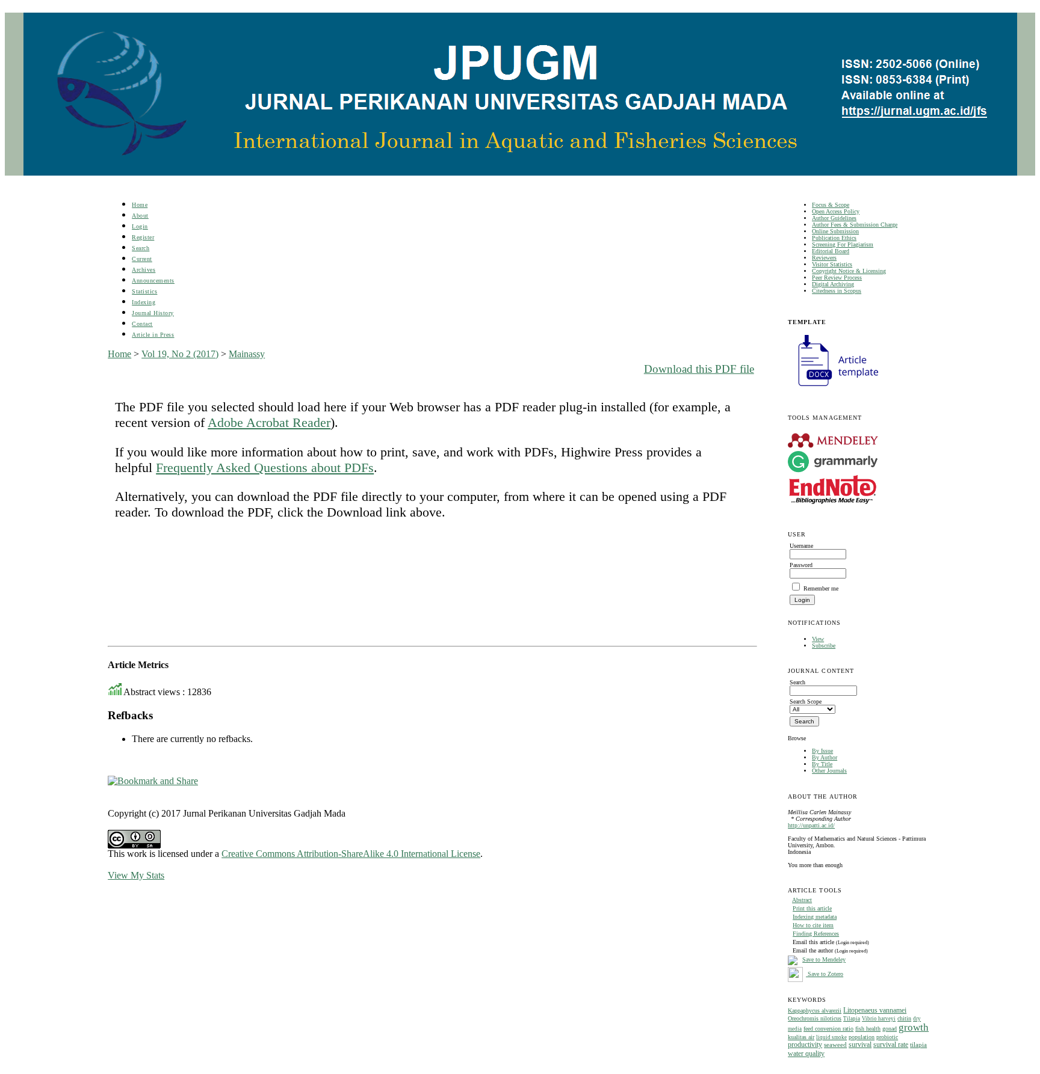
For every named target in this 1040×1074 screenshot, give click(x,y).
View (818, 639)
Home (139, 204)
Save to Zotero (824, 974)
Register (143, 237)
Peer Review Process (837, 277)
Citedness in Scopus (836, 290)
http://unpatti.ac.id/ (811, 825)
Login (140, 226)
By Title (822, 764)
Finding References (816, 933)
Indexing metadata (815, 916)
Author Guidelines (834, 218)
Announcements (153, 280)
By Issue (822, 750)
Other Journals (829, 770)
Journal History (153, 313)
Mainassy (247, 354)
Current (142, 259)
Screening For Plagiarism (842, 244)
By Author (824, 757)
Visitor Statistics (832, 264)
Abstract (802, 900)
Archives (143, 269)
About (140, 215)
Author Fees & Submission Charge (854, 224)
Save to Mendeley (824, 959)
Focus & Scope (830, 204)
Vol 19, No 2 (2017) (179, 354)
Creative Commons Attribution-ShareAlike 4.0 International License (350, 853)
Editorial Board (830, 251)
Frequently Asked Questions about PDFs (265, 467)
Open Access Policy (835, 211)
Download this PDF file (699, 369)
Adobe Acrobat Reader (269, 422)
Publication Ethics (834, 238)
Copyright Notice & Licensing (849, 271)
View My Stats (136, 875)
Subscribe (823, 645)
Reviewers (824, 257)
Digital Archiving (833, 284)
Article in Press (153, 334)
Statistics (144, 291)
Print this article (812, 908)
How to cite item (813, 925)
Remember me (820, 588)
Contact (142, 324)
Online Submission (835, 231)
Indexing (143, 302)
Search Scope (806, 701)
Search (140, 248)
